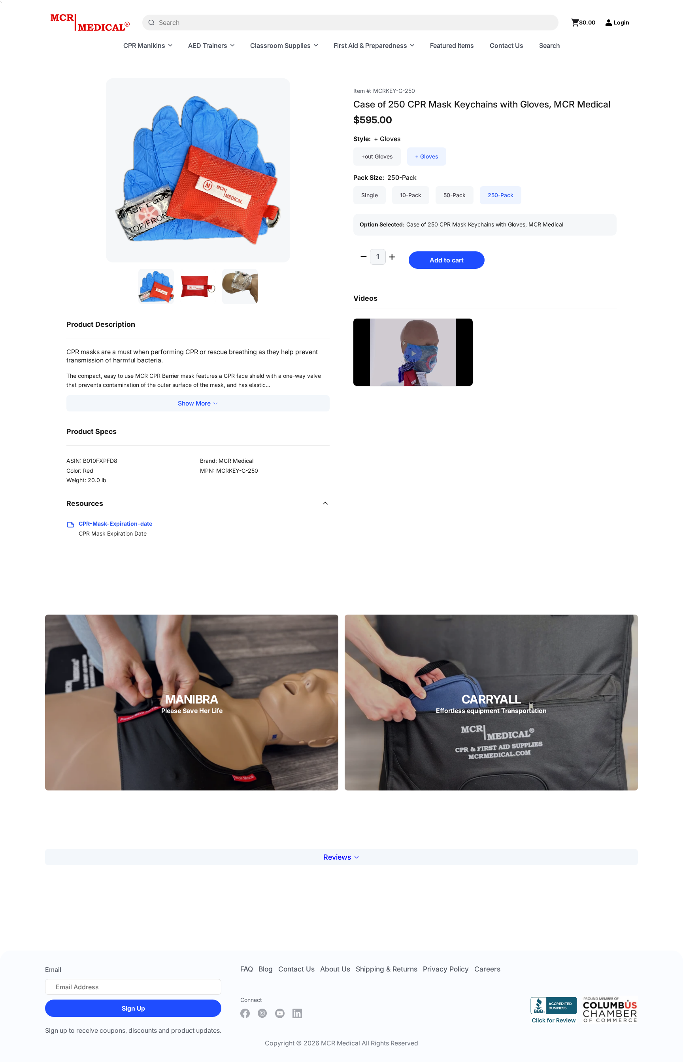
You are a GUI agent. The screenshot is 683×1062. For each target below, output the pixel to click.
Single (369, 195)
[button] (413, 353)
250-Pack (500, 195)
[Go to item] (156, 286)
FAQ (246, 969)
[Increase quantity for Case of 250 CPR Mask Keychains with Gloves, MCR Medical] (394, 257)
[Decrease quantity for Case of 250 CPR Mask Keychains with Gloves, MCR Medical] (361, 257)
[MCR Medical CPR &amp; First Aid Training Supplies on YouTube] (280, 1013)
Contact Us (296, 969)
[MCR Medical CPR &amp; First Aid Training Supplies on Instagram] (262, 1013)
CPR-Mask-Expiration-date (115, 524)
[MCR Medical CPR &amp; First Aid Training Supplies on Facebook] (245, 1013)
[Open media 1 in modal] (198, 170)
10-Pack (410, 195)
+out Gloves (377, 156)
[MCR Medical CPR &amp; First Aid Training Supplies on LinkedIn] (297, 1013)
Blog (265, 969)
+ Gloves (426, 156)
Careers (487, 969)
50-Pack (454, 195)
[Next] (272, 187)
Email (53, 969)
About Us (335, 969)
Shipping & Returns (386, 969)
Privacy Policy (446, 969)
